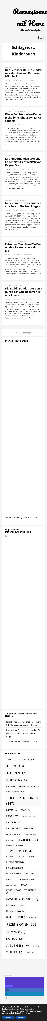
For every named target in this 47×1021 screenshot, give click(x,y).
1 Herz (10, 759)
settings (27, 1013)
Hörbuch (31, 857)
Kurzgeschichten (27, 880)
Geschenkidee (28, 839)
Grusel (9, 857)
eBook (25, 810)
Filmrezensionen (19, 828)
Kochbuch (13, 873)
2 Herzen (26, 759)
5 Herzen (17, 780)
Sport (36, 946)
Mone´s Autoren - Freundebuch (21, 891)
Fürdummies (13, 834)
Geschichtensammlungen (15, 845)
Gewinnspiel (19, 851)
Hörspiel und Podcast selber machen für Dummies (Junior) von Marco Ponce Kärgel (23, 733)
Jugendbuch (15, 862)
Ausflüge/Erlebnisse (15, 791)
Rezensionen (22, 67)
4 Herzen (16, 773)
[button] (9, 986)
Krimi (11, 879)
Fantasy (13, 822)
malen (25, 885)
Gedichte (10, 840)
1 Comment (25, 125)
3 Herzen (15, 766)
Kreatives (31, 873)
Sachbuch (14, 938)
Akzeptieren (8, 1017)
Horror (20, 857)
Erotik (12, 816)
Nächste (27, 333)
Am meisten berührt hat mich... (22, 786)
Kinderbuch (14, 868)
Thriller (14, 952)
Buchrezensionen (11, 67)
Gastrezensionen (30, 834)
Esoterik (29, 816)
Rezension (33, 917)
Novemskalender (22, 899)
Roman (15, 932)
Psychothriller (15, 911)
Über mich (30, 952)
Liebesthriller (11, 885)
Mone (8, 80)
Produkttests (15, 905)
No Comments (29, 80)
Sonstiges (17, 945)
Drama (11, 810)
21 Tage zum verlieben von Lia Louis (22, 741)
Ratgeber (15, 917)
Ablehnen (21, 1017)
